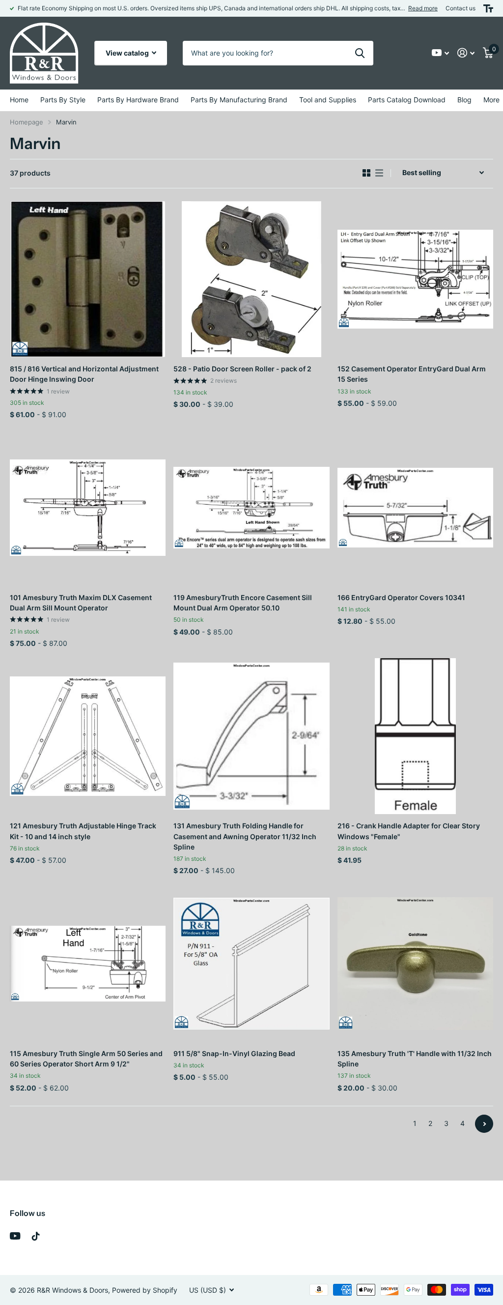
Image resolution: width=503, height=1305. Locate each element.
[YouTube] (15, 1236)
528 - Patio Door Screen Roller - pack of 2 (242, 368)
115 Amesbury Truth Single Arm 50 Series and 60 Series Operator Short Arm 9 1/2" (86, 1058)
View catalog (128, 53)
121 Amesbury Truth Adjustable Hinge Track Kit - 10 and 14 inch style (83, 830)
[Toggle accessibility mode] (488, 8)
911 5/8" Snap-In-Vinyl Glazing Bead (234, 1053)
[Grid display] (366, 173)
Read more (423, 8)
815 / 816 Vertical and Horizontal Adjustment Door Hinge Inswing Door (84, 373)
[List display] (379, 173)
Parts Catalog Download (407, 99)
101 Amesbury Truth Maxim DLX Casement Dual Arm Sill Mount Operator (81, 602)
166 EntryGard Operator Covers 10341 (401, 597)
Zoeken (359, 53)
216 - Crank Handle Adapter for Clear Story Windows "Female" (408, 830)
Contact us (460, 8)
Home (19, 99)
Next (484, 1124)
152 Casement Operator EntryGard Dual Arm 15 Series (411, 373)
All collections (62, 100)
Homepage (26, 122)
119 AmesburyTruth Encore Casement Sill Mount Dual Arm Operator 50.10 (242, 602)
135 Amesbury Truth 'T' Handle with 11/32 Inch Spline (414, 1058)
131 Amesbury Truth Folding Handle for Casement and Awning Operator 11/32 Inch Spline (244, 836)
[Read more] (440, 53)
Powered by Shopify (144, 1290)
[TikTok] (36, 1236)
